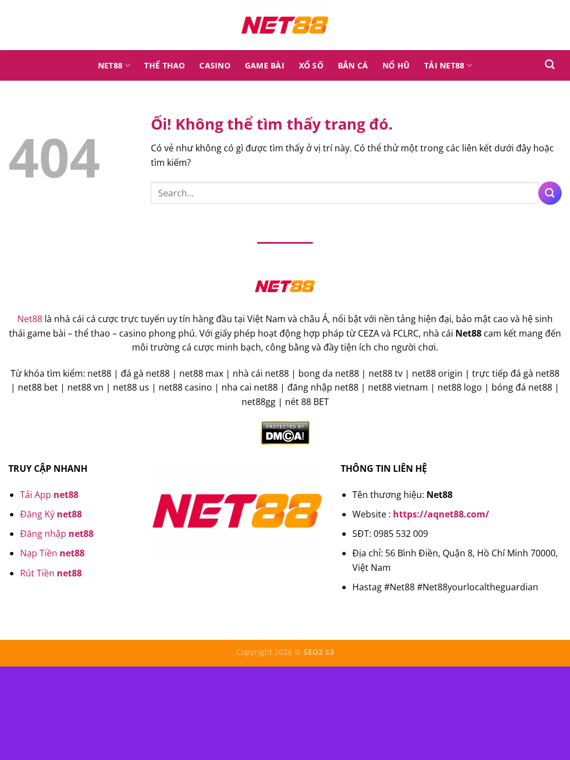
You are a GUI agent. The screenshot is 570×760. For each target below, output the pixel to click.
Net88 (110, 65)
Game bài (264, 65)
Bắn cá (353, 65)
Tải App (49, 494)
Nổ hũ (396, 65)
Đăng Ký (51, 514)
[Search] (550, 65)
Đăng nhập (57, 533)
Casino (214, 65)
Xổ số (311, 65)
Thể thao (164, 65)
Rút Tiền (51, 573)
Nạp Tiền (52, 553)
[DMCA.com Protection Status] (285, 432)
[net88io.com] (285, 25)
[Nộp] (550, 193)
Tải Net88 (444, 65)
